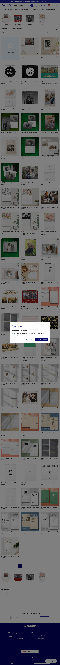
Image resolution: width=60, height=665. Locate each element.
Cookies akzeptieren (41, 339)
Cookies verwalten (29, 339)
